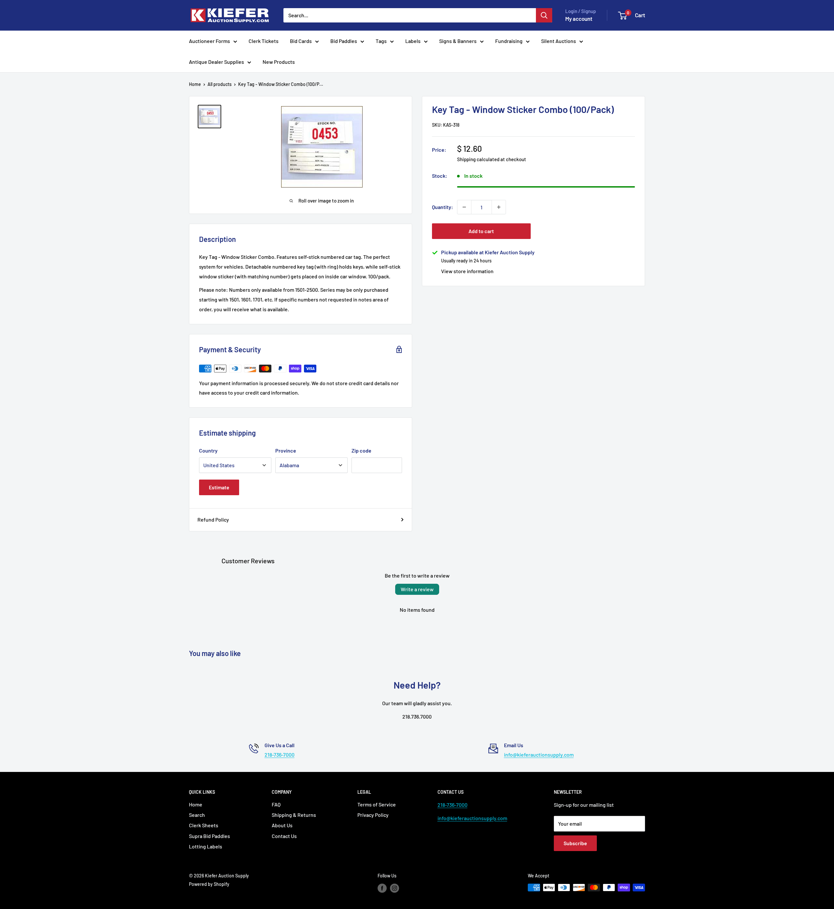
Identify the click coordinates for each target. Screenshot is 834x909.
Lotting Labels (205, 846)
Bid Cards (301, 41)
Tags (381, 41)
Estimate (219, 487)
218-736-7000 (280, 754)
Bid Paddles (343, 41)
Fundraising (509, 41)
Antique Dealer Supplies (216, 62)
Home (195, 84)
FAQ (276, 804)
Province (285, 450)
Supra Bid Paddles (209, 836)
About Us (282, 825)
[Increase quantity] (499, 207)
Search (197, 815)
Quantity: (442, 207)
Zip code (361, 450)
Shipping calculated (478, 159)
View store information (467, 271)
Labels (413, 41)
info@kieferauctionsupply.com (539, 754)
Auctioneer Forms (209, 41)
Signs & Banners (458, 41)
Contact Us (284, 836)
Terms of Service (376, 804)
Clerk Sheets (203, 825)
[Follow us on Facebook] (382, 888)
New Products (279, 62)
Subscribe (575, 843)
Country (208, 450)
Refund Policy (213, 519)
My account (578, 18)
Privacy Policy (373, 815)
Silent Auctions (558, 41)
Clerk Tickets (264, 41)
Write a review (417, 589)
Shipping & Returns (294, 815)
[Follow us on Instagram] (394, 888)
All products (220, 84)
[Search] (544, 15)
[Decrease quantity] (464, 207)
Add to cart (481, 231)
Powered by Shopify (209, 884)
